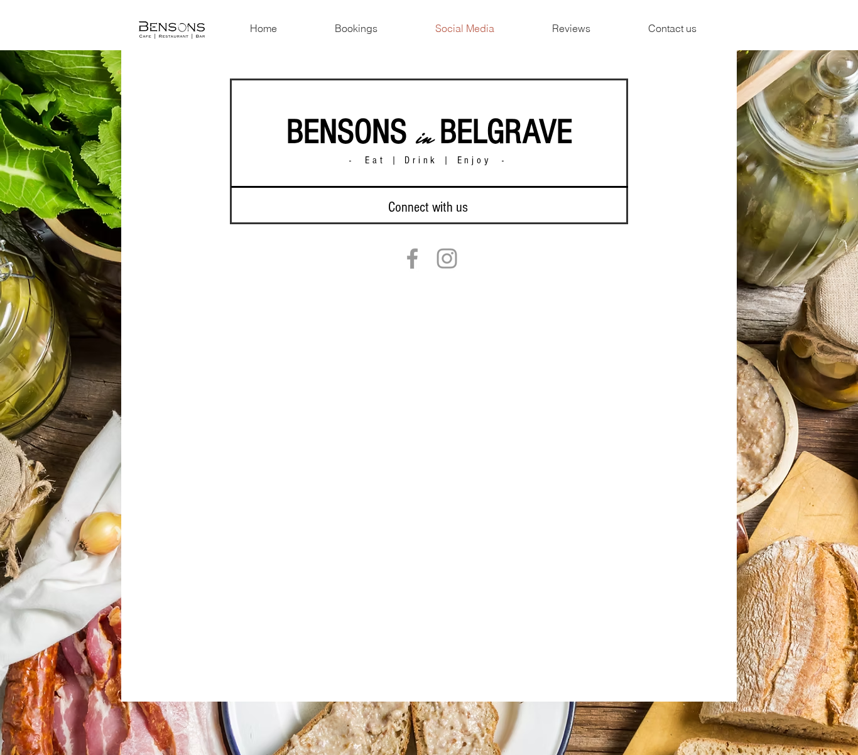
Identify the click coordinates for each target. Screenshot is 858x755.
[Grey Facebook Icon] (412, 258)
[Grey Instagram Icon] (446, 258)
